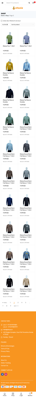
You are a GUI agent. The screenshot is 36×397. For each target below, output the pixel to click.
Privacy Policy (5, 351)
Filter (4, 24)
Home (3, 15)
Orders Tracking (6, 363)
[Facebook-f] (2, 374)
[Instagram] (5, 374)
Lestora (3, 384)
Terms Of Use (5, 349)
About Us (4, 360)
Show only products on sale (12, 21)
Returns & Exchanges (7, 346)
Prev (5, 302)
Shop (7, 15)
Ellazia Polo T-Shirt (9, 46)
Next (15, 306)
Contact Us (4, 365)
